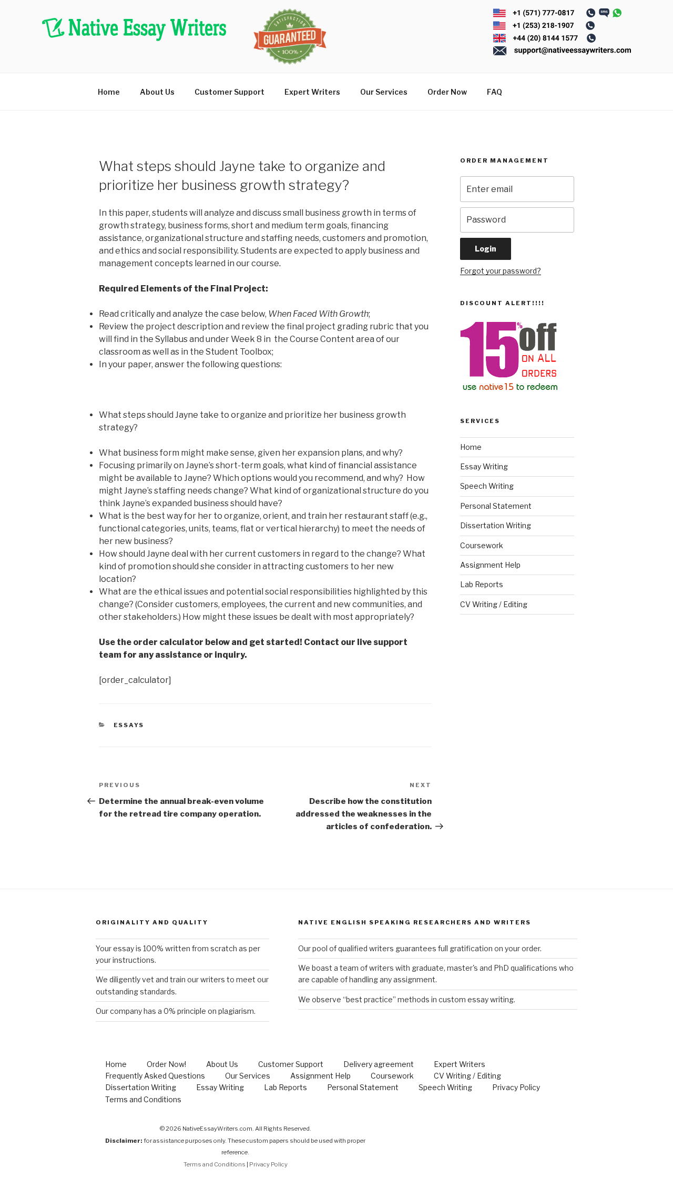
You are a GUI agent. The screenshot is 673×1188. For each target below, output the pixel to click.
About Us (157, 91)
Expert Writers (312, 91)
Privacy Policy (516, 1087)
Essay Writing (484, 466)
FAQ (494, 91)
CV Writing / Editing (493, 604)
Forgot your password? (500, 270)
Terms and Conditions (143, 1099)
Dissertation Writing (495, 525)
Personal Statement (496, 505)
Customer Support (229, 91)
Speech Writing (487, 485)
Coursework (481, 545)
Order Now (447, 91)
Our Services (383, 91)
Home (109, 91)
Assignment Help (490, 564)
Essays (129, 725)
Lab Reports (481, 584)
